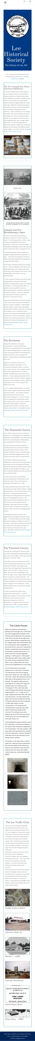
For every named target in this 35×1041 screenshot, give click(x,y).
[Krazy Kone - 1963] (17, 1017)
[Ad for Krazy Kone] (17, 1002)
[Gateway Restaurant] (17, 978)
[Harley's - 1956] (17, 954)
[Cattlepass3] (17, 772)
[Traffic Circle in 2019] (17, 906)
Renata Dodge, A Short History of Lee (17, 410)
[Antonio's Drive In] (17, 930)
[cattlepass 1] (17, 804)
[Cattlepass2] (17, 788)
